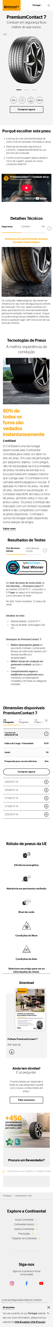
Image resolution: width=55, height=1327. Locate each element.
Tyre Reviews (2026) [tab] (13, 549)
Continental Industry (24, 1224)
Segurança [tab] (7, 226)
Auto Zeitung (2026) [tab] (32, 549)
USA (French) (38, 1322)
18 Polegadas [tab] (39, 721)
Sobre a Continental (24, 1229)
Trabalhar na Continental (24, 1238)
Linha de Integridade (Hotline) (17, 1300)
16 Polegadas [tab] (8, 721)
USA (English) (22, 1322)
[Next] (46, 720)
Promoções (24, 1234)
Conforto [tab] (25, 226)
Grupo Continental (24, 1220)
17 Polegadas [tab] (24, 721)
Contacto (37, 1300)
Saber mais (9, 529)
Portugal (36, 5)
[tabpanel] (26, 280)
